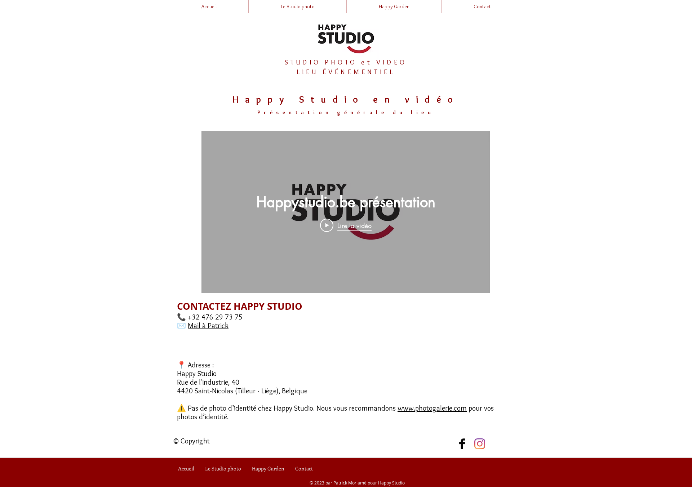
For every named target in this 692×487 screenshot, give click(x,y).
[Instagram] (479, 443)
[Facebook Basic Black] (462, 443)
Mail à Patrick (208, 325)
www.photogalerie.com (432, 408)
